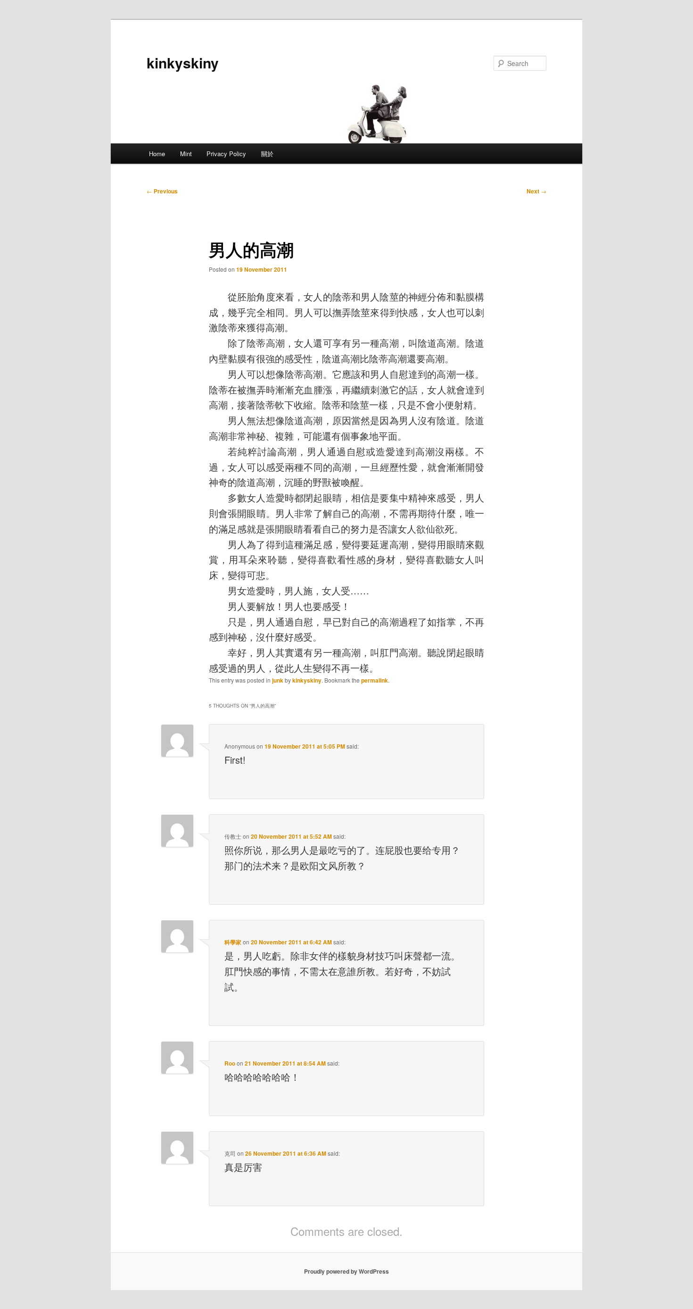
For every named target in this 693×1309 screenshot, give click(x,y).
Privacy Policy (226, 153)
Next (536, 191)
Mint (186, 153)
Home (157, 153)
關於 (267, 153)
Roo (229, 1063)
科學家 (232, 942)
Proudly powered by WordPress (346, 1271)
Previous (162, 191)
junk (277, 680)
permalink (374, 680)
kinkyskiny (183, 62)
